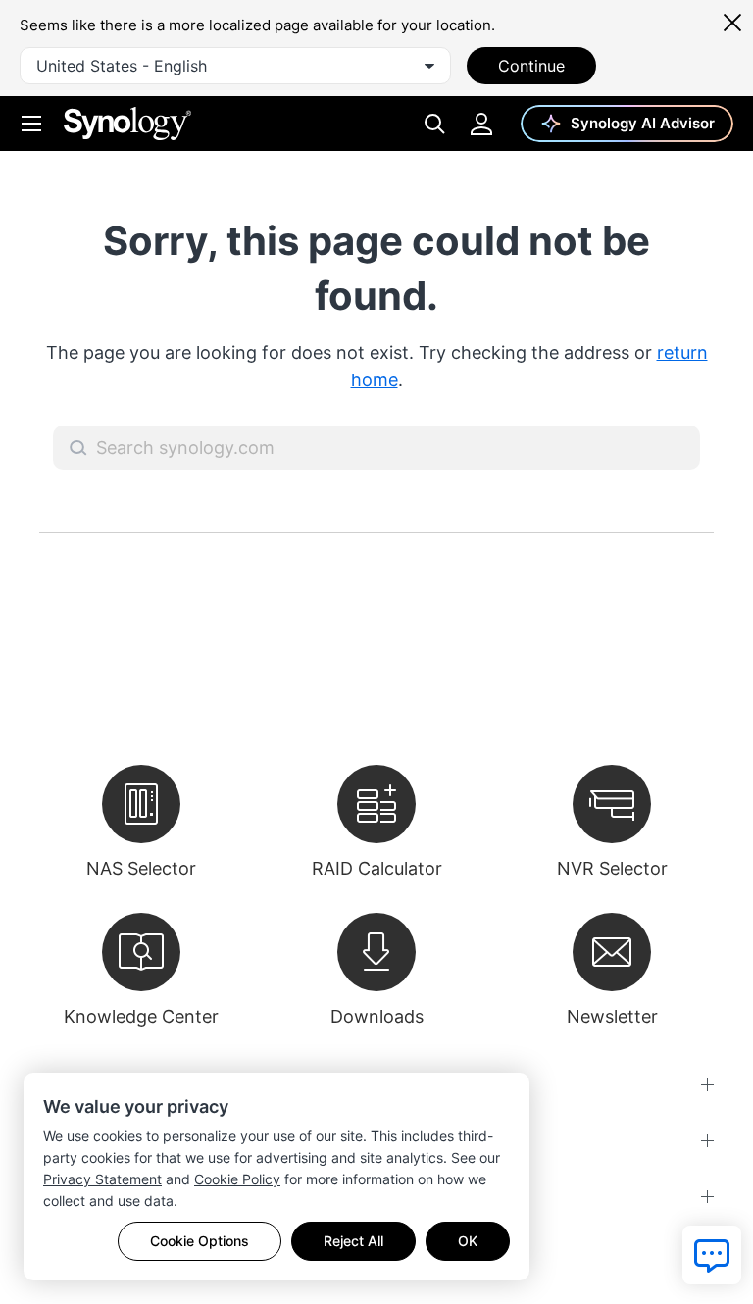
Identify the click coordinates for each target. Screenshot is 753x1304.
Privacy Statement (102, 1179)
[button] (78, 448)
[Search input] (376, 447)
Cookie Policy (237, 1179)
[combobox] (235, 65)
